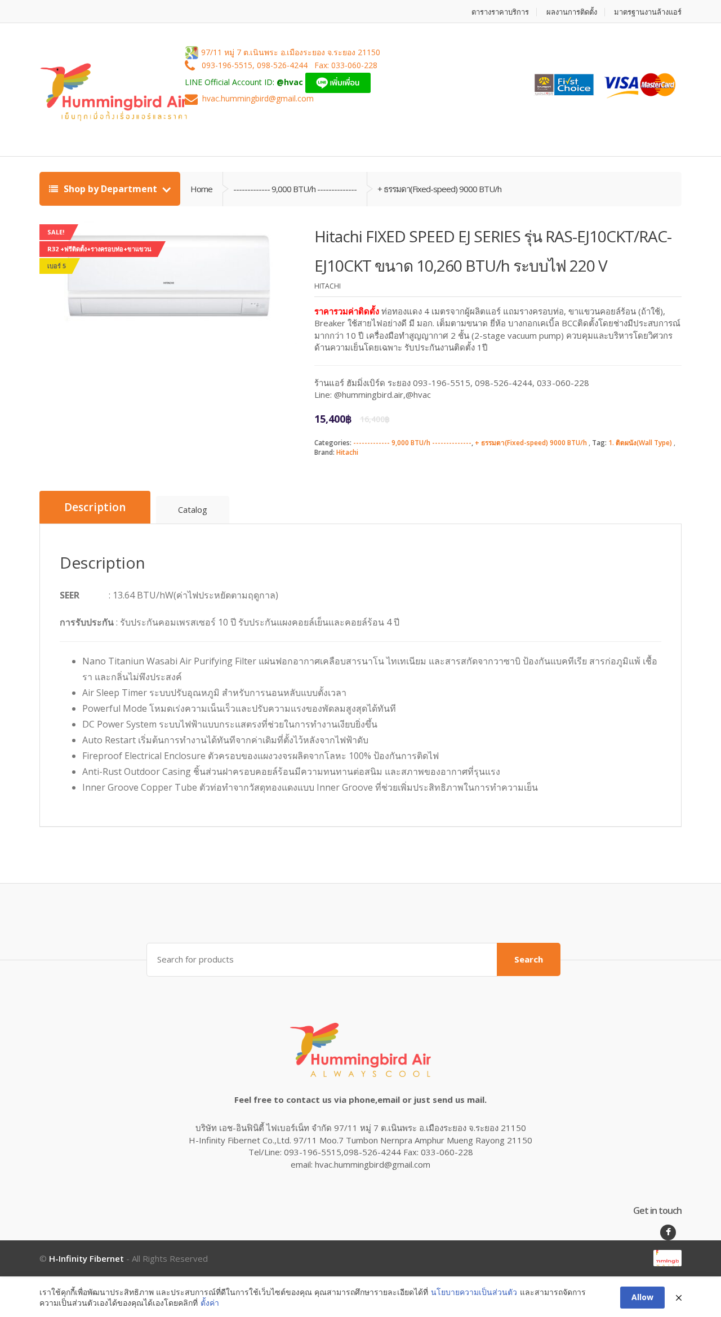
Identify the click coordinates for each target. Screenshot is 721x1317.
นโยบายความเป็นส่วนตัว (474, 1292)
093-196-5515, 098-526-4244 (256, 65)
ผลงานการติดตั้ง (571, 12)
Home (201, 188)
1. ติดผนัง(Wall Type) (640, 442)
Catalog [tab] (192, 509)
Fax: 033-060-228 (345, 65)
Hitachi (347, 452)
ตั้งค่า (210, 1302)
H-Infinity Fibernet (86, 1258)
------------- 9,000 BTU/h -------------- (412, 442)
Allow (642, 1297)
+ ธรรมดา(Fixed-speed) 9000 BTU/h (531, 442)
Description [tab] (95, 507)
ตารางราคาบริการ (500, 12)
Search (528, 959)
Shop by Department (110, 189)
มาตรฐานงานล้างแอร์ (648, 12)
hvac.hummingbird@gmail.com (258, 99)
